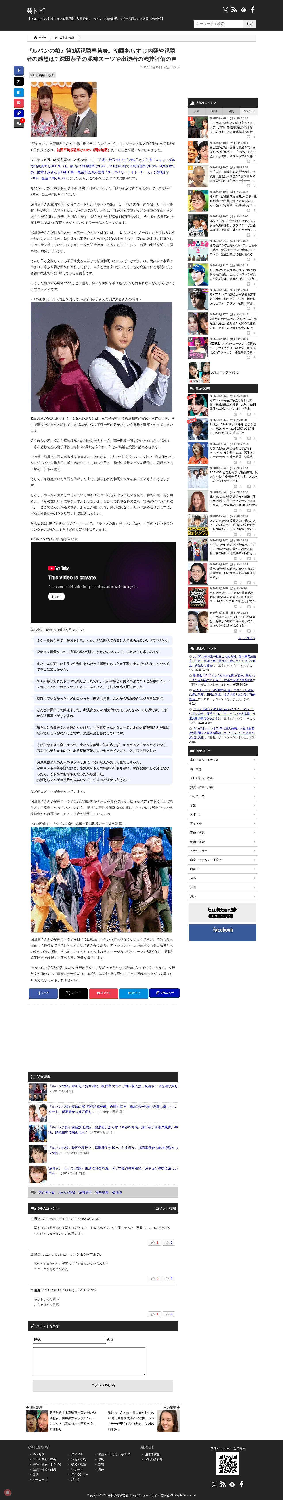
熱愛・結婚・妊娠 (201, 787)
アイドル (196, 823)
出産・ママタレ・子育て (206, 860)
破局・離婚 (197, 841)
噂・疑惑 (196, 769)
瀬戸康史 (102, 1192)
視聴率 (117, 1192)
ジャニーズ (197, 796)
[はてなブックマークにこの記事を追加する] (18, 92)
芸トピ (36, 11)
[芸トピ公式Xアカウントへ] (214, 1484)
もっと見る (246, 638)
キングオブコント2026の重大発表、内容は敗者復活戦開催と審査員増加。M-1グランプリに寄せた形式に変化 (221, 733)
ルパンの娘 (66, 1192)
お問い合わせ (154, 1459)
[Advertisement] (65, 1038)
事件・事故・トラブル (204, 759)
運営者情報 (152, 1454)
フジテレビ (46, 1192)
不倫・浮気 (197, 832)
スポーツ (196, 814)
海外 (193, 896)
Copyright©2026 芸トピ (142, 1495)
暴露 (193, 878)
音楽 (193, 805)
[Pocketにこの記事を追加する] (18, 103)
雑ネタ (194, 869)
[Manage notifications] (7, 1492)
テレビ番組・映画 (64, 37)
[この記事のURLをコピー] (18, 113)
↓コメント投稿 (165, 1208)
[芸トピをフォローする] (225, 9)
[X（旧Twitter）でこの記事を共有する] (18, 81)
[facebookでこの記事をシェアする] (18, 70)
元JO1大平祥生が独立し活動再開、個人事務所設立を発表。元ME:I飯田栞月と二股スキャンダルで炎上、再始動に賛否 (222, 661)
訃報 (193, 887)
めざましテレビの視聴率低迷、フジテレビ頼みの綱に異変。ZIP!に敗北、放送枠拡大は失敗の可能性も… (222, 695)
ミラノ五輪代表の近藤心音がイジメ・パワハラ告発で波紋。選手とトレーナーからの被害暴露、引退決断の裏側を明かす (222, 714)
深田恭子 (85, 1192)
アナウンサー (198, 850)
